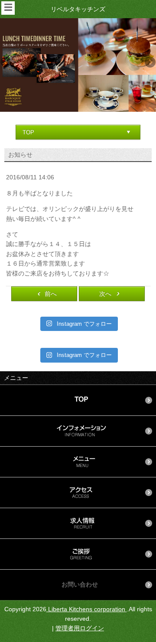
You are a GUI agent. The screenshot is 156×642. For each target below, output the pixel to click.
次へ (105, 293)
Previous (6, 62)
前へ (51, 293)
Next (149, 62)
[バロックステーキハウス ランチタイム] (78, 64)
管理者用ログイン (79, 628)
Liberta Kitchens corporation (86, 609)
